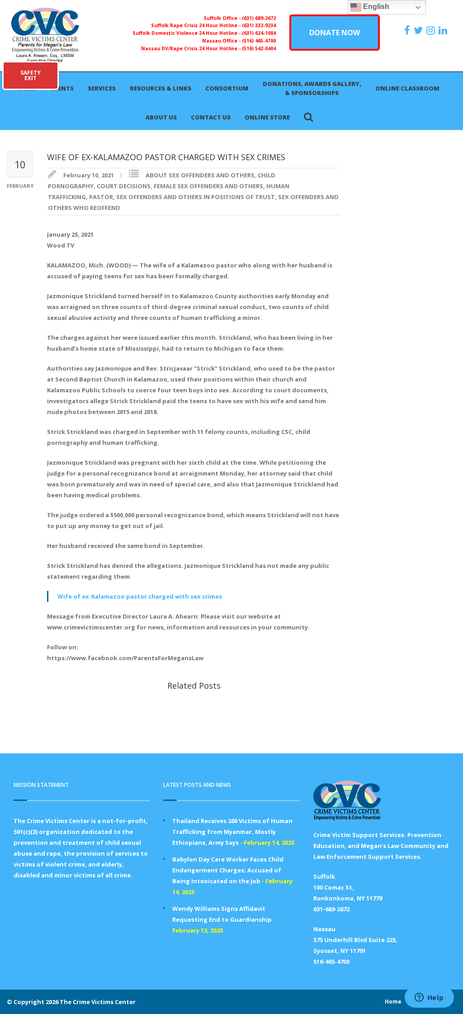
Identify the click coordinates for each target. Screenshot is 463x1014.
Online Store (267, 117)
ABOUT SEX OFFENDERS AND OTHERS (200, 175)
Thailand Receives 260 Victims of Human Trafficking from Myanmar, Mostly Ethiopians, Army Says (232, 832)
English (375, 6)
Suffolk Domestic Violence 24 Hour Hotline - (187, 33)
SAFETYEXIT (30, 75)
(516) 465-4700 (259, 41)
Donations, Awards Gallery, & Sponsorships (312, 88)
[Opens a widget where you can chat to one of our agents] (429, 998)
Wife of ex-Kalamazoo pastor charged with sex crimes (139, 596)
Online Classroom (407, 88)
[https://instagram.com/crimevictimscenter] (431, 30)
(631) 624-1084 (259, 33)
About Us (161, 117)
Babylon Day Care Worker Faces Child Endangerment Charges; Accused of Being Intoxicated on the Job (227, 870)
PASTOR (101, 197)
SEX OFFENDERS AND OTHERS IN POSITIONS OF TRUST (195, 197)
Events (62, 88)
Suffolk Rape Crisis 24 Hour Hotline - (196, 25)
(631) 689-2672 (259, 18)
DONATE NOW (334, 33)
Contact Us (211, 117)
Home (393, 1001)
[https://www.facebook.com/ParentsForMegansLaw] (408, 30)
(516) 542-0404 (259, 48)
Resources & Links (160, 88)
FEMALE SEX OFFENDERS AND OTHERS (208, 186)
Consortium (227, 88)
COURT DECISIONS (124, 186)
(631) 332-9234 (259, 25)
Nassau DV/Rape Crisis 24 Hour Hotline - (191, 48)
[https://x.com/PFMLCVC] (419, 30)
